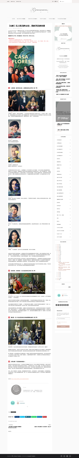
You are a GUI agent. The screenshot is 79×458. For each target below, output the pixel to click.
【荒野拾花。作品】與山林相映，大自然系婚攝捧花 (64, 263)
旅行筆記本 (59, 205)
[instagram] (52, 1)
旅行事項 (58, 202)
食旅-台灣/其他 (59, 183)
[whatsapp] (57, 1)
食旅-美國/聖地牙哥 (60, 193)
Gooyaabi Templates (31, 456)
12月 (59, 251)
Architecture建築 (21, 18)
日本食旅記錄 (59, 139)
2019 (58, 278)
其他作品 (58, 158)
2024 (58, 244)
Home (8, 1)
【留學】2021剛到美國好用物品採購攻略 (63, 26)
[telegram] (55, 1)
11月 (59, 252)
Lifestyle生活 (43, 18)
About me (13, 1)
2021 (58, 249)
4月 (58, 272)
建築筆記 (58, 168)
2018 (58, 279)
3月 (58, 273)
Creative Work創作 (32, 18)
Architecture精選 (60, 227)
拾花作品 (58, 171)
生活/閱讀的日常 (59, 155)
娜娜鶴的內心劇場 (60, 199)
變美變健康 (59, 224)
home (13, 18)
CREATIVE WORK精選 (60, 230)
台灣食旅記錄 (59, 143)
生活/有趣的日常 (59, 149)
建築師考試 (59, 161)
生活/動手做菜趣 (59, 152)
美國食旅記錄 (59, 174)
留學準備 (58, 211)
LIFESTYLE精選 (59, 236)
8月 (58, 257)
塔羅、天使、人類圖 (60, 215)
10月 (59, 254)
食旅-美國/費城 (59, 190)
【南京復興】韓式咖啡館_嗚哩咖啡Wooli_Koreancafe (64, 270)
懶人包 (58, 221)
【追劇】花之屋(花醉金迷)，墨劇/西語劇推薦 (64, 268)
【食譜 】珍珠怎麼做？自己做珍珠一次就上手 (64, 265)
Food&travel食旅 (62, 18)
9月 (58, 255)
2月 (58, 275)
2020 (58, 250)
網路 (12, 83)
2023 (58, 246)
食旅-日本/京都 (59, 177)
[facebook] (61, 456)
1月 (58, 276)
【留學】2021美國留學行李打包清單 (62, 94)
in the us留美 (52, 18)
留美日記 (58, 208)
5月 (58, 261)
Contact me (18, 1)
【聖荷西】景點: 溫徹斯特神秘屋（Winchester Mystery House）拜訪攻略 (63, 90)
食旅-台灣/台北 (59, 180)
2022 (58, 247)
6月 (58, 259)
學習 (57, 218)
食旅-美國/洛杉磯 (60, 186)
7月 (58, 258)
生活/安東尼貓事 (59, 146)
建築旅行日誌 (59, 164)
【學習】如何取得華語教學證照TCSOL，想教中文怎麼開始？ (61, 76)
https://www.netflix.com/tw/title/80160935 (20, 378)
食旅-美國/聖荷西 (60, 196)
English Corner (59, 233)
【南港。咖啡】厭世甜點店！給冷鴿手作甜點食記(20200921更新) (63, 80)
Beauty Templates (17, 456)
